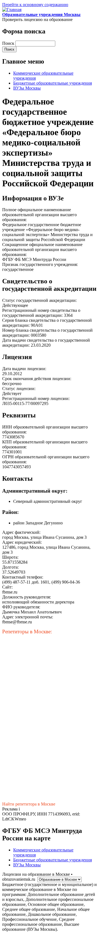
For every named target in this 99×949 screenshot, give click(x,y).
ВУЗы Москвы (27, 88)
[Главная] (11, 9)
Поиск (8, 43)
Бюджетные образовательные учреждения (52, 83)
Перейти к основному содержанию (35, 4)
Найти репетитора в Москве (28, 804)
